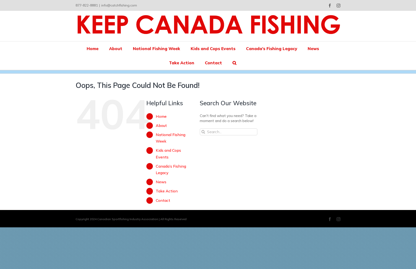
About (161, 125)
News (161, 181)
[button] (234, 63)
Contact (163, 200)
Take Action (167, 191)
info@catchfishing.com (119, 5)
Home (161, 116)
